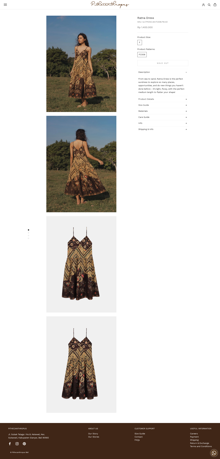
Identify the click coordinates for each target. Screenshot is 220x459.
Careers (194, 433)
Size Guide (140, 433)
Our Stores (93, 437)
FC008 (142, 54)
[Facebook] (9, 443)
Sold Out (163, 63)
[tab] (162, 99)
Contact (139, 437)
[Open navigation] (5, 5)
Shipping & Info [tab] (145, 129)
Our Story (93, 433)
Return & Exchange (199, 443)
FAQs (137, 440)
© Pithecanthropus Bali (19, 452)
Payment (194, 437)
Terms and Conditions (201, 446)
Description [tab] (144, 72)
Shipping (194, 440)
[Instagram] (17, 443)
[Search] (209, 4)
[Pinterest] (24, 443)
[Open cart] (215, 4)
